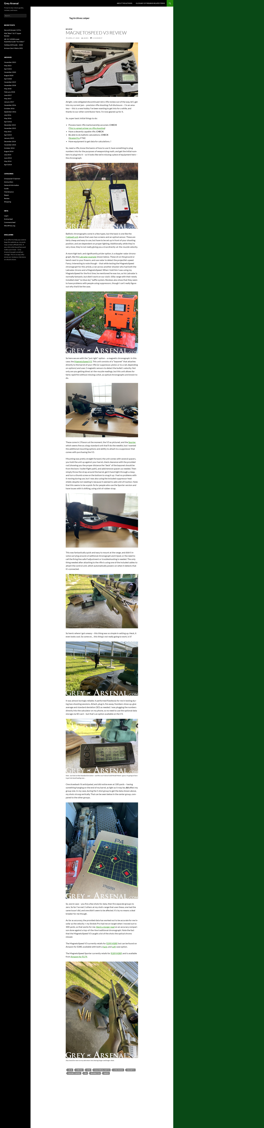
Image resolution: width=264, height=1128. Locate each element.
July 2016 (7, 115)
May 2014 (7, 161)
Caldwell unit (72, 237)
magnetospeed (74, 1073)
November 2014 (10, 145)
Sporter (131, 442)
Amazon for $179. (79, 956)
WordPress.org (9, 226)
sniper (106, 1073)
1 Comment (97, 38)
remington (95, 1073)
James (85, 38)
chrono (79, 1070)
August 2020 (8, 75)
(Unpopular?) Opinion (12, 179)
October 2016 (9, 108)
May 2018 (7, 89)
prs (85, 1073)
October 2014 (9, 148)
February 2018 (9, 92)
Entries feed (8, 219)
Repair (6, 195)
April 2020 (8, 79)
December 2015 (10, 125)
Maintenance (9, 192)
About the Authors (124, 3)
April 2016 (8, 122)
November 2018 (10, 85)
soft (114, 946)
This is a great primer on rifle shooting (87, 128)
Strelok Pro (74, 138)
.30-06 (70, 1070)
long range (118, 1070)
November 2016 (10, 105)
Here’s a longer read (105, 927)
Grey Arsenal (11, 3)
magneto (131, 1070)
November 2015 (10, 128)
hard (105, 946)
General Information (11, 185)
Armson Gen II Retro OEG (13, 48)
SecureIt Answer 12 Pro (12, 30)
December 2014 (10, 141)
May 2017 (7, 99)
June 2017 (8, 95)
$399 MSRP (111, 943)
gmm (88, 1070)
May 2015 (7, 132)
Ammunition (8, 182)
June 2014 (8, 158)
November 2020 (10, 72)
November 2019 (10, 82)
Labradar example (87, 256)
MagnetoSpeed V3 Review (96, 32)
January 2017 (9, 102)
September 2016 (10, 112)
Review (69, 29)
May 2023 (7, 66)
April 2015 (8, 135)
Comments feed (9, 222)
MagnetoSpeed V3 (83, 361)
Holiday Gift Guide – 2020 (13, 45)
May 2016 (7, 118)
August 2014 (8, 151)
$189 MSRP (116, 953)
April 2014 (8, 165)
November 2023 (10, 62)
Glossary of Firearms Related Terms (150, 3)
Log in (6, 216)
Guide (6, 188)
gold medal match (102, 1070)
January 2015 (9, 138)
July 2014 (7, 155)
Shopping (7, 202)
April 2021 (8, 69)
